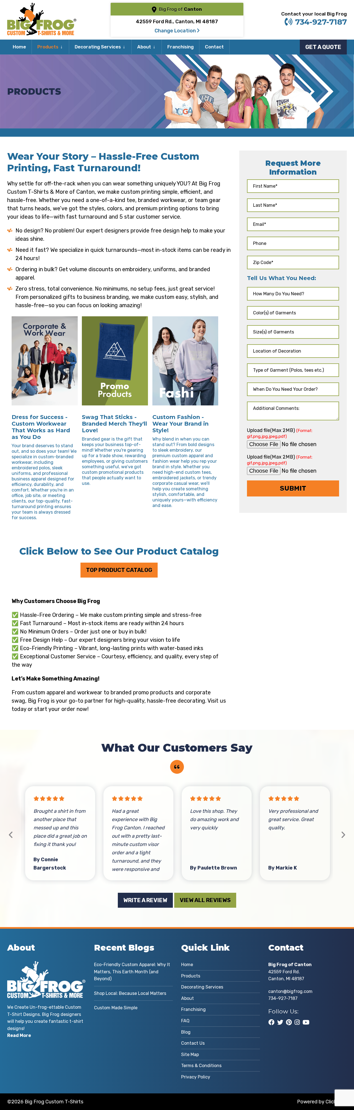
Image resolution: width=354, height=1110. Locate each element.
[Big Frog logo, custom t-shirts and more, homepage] (41, 7)
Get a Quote (323, 47)
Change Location (176, 31)
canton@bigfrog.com (290, 991)
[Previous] (11, 835)
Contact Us (193, 1043)
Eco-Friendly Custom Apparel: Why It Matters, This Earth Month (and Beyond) (132, 971)
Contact (214, 47)
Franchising (180, 47)
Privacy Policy (195, 1077)
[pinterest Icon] (289, 1022)
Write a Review (145, 900)
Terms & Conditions (201, 1065)
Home (19, 47)
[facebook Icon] (271, 1022)
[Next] (343, 835)
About (144, 47)
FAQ (185, 1020)
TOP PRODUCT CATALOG (119, 570)
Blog (186, 1032)
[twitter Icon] (280, 1022)
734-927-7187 (321, 22)
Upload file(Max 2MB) (280, 433)
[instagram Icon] (297, 1022)
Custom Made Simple (115, 1007)
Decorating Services (98, 47)
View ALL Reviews (205, 900)
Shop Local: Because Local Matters (130, 993)
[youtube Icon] (306, 1022)
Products (47, 47)
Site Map (190, 1054)
